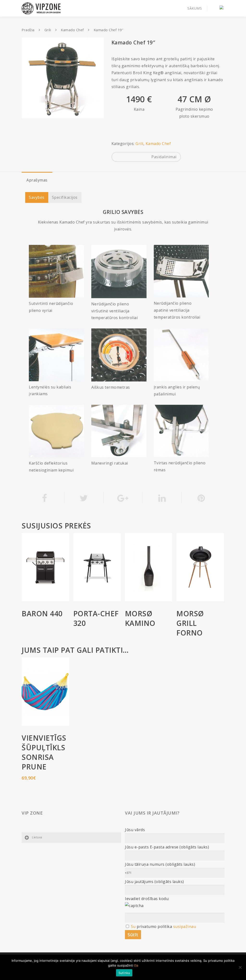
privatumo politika (154, 926)
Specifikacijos (65, 197)
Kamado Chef (72, 29)
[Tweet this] (84, 497)
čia (136, 965)
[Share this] (44, 497)
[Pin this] (201, 497)
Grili (47, 29)
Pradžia (28, 29)
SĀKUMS (194, 8)
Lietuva (37, 837)
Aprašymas (37, 180)
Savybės (36, 197)
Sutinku (124, 973)
